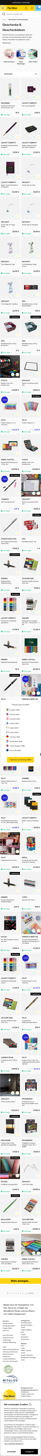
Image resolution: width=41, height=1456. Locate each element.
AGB (4, 1347)
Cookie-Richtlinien (9, 1359)
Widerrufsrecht (8, 1354)
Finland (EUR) (14, 723)
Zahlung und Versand (10, 1352)
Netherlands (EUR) (16, 741)
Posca (23, 1353)
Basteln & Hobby (26, 1325)
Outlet (23, 1334)
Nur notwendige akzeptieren (13, 1444)
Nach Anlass (33, 62)
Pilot (22, 1346)
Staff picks (25, 1339)
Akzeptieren (29, 1452)
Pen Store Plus (8, 1335)
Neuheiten (24, 1337)
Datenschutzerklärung (11, 1349)
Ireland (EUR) (14, 728)
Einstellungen (11, 1452)
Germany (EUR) (15, 737)
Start (4, 19)
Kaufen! (14, 534)
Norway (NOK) (14, 714)
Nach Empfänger (21, 63)
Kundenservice (8, 1323)
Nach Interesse (9, 62)
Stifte (23, 1327)
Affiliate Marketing (9, 1342)
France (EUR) (14, 732)
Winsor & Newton (27, 1355)
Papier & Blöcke (26, 1330)
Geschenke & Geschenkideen (18, 19)
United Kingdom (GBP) (17, 746)
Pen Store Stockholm (10, 1361)
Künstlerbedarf (26, 1323)
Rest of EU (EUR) (15, 750)
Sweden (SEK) (14, 710)
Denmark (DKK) (15, 719)
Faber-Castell (26, 1350)
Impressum (6, 1356)
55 (27, 1293)
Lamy (23, 1348)
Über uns (6, 1330)
